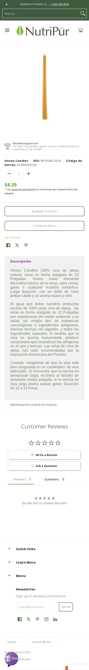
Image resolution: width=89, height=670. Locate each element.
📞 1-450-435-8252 (58, 4)
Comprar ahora (44, 226)
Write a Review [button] (46, 455)
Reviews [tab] (20, 479)
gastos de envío (23, 189)
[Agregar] (28, 173)
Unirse (66, 607)
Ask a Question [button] (46, 466)
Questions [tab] (51, 479)
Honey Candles (16, 161)
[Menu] (7, 30)
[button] (80, 30)
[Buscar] (82, 13)
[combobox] (41, 13)
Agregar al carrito (44, 211)
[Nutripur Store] (42, 30)
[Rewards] (11, 658)
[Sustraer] (9, 173)
